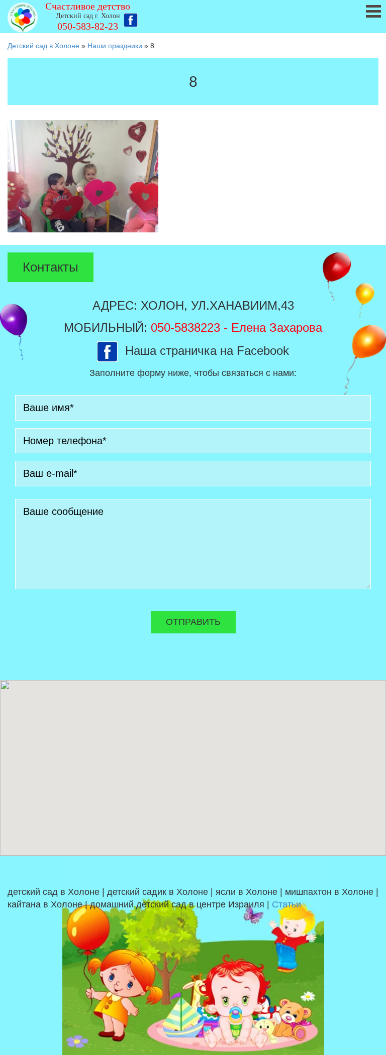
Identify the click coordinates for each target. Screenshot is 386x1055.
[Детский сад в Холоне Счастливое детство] (23, 18)
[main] (193, 148)
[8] (83, 176)
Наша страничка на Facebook (207, 350)
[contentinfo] (193, 955)
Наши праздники (114, 46)
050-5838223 (185, 327)
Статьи (286, 904)
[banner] (193, 16)
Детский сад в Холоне (43, 46)
